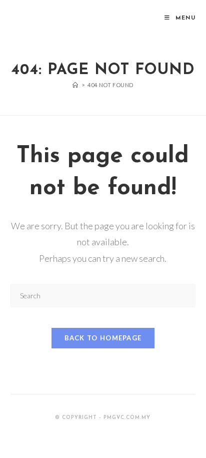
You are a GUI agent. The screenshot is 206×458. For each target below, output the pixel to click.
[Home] (75, 85)
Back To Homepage (103, 338)
